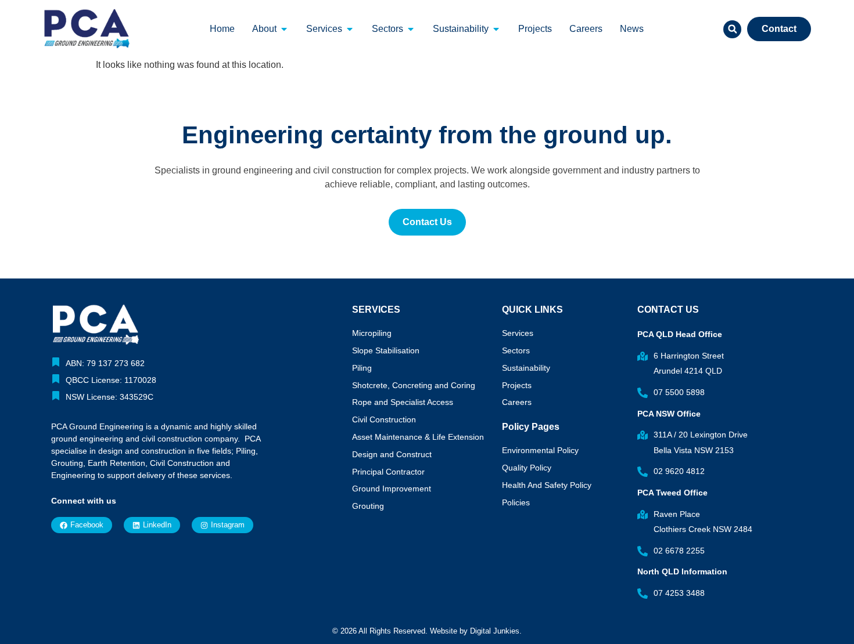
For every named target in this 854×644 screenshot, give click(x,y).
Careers (517, 402)
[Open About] (284, 29)
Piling (362, 367)
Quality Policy (526, 467)
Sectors (516, 350)
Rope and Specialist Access (402, 402)
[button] (732, 29)
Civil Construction (384, 419)
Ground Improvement (391, 488)
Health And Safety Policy (546, 485)
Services (517, 333)
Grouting (368, 506)
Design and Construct (392, 454)
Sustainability (526, 367)
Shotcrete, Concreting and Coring (413, 385)
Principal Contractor (388, 471)
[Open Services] (349, 29)
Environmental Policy (540, 450)
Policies (516, 502)
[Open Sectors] (410, 29)
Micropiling (372, 333)
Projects (517, 385)
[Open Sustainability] (496, 29)
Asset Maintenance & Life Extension (418, 437)
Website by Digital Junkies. (476, 631)
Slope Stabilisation (385, 350)
